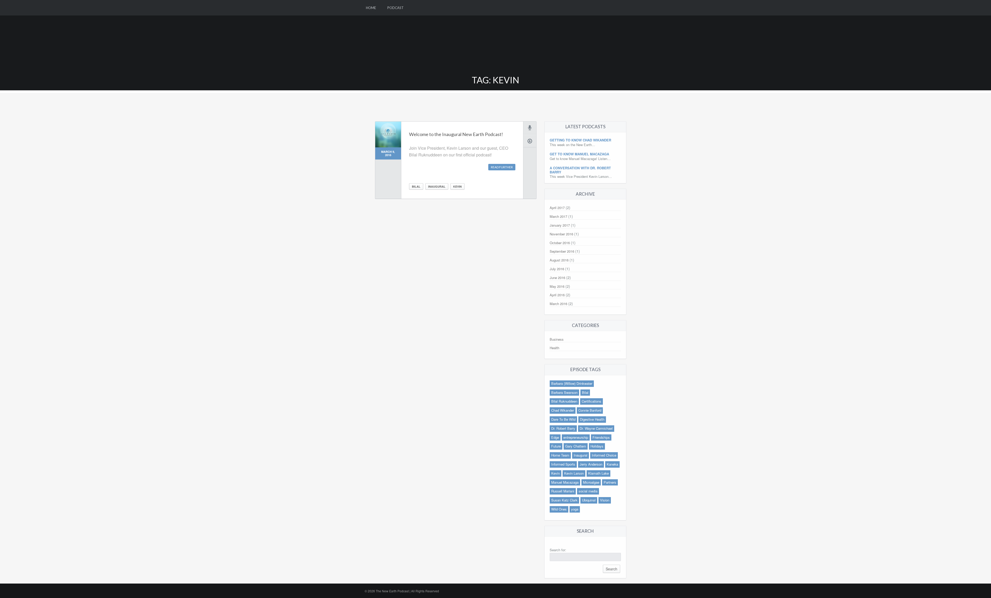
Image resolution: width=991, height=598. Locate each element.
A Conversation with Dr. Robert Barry (580, 169)
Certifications (591, 401)
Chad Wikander (562, 410)
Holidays (596, 446)
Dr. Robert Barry (563, 428)
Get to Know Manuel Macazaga (579, 154)
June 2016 (557, 277)
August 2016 (559, 260)
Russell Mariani (562, 491)
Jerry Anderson (591, 464)
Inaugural (436, 186)
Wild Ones (559, 509)
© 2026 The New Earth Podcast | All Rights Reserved (402, 591)
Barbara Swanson (564, 392)
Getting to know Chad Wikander (580, 140)
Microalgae (591, 482)
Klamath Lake (598, 473)
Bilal (416, 186)
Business (557, 339)
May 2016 (557, 286)
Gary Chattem (575, 446)
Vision (604, 500)
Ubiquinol (589, 500)
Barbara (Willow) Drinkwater (571, 383)
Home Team (560, 455)
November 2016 (561, 234)
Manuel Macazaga (565, 482)
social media (588, 491)
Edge (555, 437)
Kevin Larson (574, 473)
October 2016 (560, 242)
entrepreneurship (575, 437)
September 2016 (562, 251)
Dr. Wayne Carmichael (596, 428)
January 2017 (560, 225)
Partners (610, 482)
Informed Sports (563, 464)
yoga (574, 509)
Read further (502, 167)
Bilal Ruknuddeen (564, 401)
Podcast (395, 8)
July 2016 (557, 268)
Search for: (558, 549)
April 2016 (557, 294)
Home (371, 8)
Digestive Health (592, 419)
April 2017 (557, 207)
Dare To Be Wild (563, 419)
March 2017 (558, 216)
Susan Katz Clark (564, 500)
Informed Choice (604, 455)
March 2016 (558, 303)
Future (556, 446)
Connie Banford (589, 410)
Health (554, 347)
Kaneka (612, 464)
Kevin (457, 186)
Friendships (601, 437)
